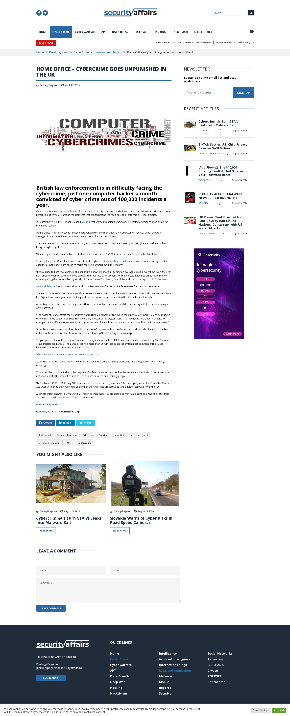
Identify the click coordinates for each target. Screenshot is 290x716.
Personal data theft (46, 286)
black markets (134, 261)
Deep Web (142, 32)
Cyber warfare (85, 32)
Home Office (120, 434)
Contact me (216, 682)
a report (85, 221)
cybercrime (66, 361)
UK (68, 442)
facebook (47, 423)
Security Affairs (46, 411)
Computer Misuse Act (67, 434)
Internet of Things (173, 665)
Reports (165, 688)
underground (84, 442)
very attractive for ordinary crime (81, 211)
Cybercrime (42, 211)
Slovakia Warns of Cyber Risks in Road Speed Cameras (141, 520)
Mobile (164, 682)
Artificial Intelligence (174, 659)
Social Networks (220, 653)
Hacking (160, 32)
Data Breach (121, 32)
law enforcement (139, 434)
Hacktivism (180, 32)
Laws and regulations (108, 52)
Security (203, 203)
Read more (46, 530)
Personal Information (49, 442)
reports (138, 254)
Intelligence (203, 32)
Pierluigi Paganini (49, 85)
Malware (204, 130)
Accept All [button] (279, 710)
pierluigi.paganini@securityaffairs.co (59, 668)
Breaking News (58, 52)
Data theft (104, 434)
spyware (101, 329)
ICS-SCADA (216, 665)
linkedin (67, 423)
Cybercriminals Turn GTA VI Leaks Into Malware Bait (175, 42)
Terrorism (215, 659)
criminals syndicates (110, 261)
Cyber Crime (60, 32)
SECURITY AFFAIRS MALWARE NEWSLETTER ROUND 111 (221, 196)
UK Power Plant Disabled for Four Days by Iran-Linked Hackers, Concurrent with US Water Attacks (220, 222)
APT (104, 32)
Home (43, 32)
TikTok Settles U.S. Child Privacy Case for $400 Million (236, 42)
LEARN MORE (51, 677)
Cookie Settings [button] (261, 710)
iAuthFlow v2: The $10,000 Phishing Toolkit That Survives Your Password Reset (222, 171)
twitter (87, 423)
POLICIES (214, 676)
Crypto (213, 670)
